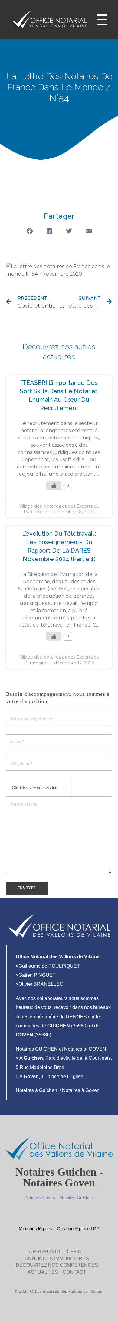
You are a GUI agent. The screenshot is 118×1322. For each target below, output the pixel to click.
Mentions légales (35, 1228)
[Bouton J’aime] (53, 485)
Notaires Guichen (76, 1197)
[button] (29, 231)
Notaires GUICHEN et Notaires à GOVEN (61, 1049)
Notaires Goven (40, 1197)
